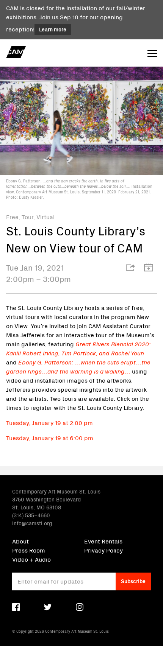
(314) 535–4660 (31, 515)
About (20, 541)
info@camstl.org (32, 523)
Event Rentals (103, 541)
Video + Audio (31, 559)
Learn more (52, 29)
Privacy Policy (103, 550)
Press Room (28, 550)
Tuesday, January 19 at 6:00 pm (49, 437)
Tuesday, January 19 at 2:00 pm (49, 422)
